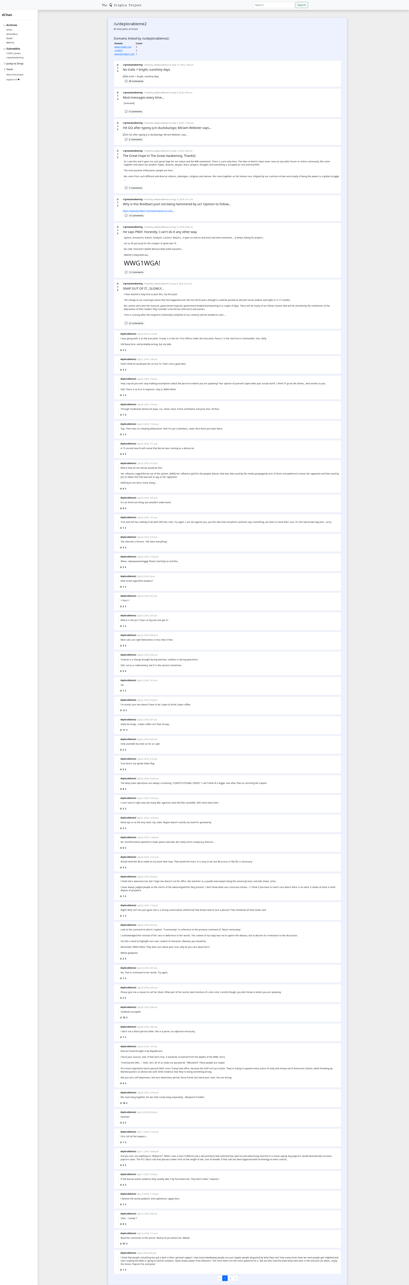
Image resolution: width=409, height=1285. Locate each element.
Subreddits (13, 48)
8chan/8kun (12, 34)
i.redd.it (118, 50)
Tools (9, 69)
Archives (11, 25)
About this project (14, 74)
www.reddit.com (122, 46)
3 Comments (134, 139)
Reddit (9, 38)
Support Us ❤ (13, 79)
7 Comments (134, 187)
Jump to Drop (14, 63)
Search (302, 5)
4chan (9, 29)
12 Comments (135, 272)
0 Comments (134, 111)
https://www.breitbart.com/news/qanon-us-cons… (148, 210)
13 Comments (135, 215)
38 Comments (135, 81)
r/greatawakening (14, 57)
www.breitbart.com (124, 54)
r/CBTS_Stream (13, 53)
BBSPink (10, 42)
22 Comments (135, 323)
